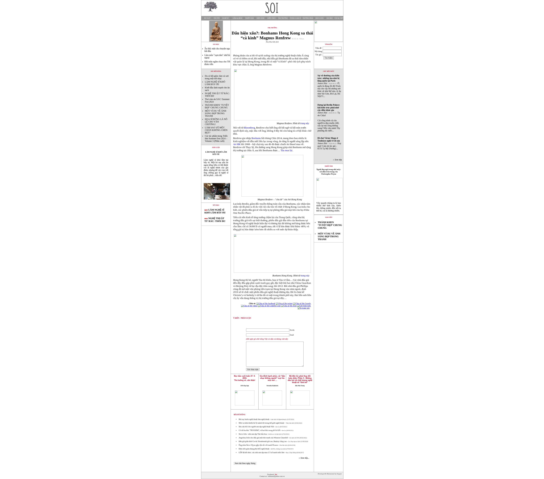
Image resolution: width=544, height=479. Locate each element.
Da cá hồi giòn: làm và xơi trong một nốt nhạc (217, 77)
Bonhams (256, 138)
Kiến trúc (271, 18)
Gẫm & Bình (237, 18)
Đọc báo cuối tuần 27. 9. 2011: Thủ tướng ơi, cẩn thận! (244, 378)
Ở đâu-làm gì (295, 18)
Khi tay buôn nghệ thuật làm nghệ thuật (254, 419)
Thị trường (283, 18)
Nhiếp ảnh (249, 18)
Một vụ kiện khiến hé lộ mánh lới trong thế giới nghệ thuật (261, 423)
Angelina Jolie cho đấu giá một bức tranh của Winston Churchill (263, 438)
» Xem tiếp (338, 160)
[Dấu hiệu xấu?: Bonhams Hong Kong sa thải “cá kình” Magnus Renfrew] (216, 202)
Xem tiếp (328, 217)
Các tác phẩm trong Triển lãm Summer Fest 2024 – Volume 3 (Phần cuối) (216, 138)
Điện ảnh (260, 18)
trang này (304, 123)
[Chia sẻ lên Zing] (289, 306)
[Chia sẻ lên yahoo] (249, 306)
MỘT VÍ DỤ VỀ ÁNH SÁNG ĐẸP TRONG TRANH (215, 113)
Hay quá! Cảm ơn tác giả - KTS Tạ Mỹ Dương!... (329, 143)
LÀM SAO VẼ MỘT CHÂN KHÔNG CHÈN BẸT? (216, 130)
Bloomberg (249, 127)
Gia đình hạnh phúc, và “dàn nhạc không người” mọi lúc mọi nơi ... (272, 378)
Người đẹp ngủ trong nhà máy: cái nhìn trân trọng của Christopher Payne (328, 171)
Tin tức (216, 18)
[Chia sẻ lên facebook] (265, 303)
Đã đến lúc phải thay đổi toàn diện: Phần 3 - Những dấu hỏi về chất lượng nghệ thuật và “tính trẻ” (300, 379)
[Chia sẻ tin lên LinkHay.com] (269, 306)
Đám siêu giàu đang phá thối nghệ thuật (254, 449)
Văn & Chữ (338, 18)
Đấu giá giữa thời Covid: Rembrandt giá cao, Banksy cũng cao (263, 441)
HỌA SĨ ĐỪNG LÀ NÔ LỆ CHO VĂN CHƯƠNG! (216, 121)
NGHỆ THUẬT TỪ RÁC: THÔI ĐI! (214, 219)
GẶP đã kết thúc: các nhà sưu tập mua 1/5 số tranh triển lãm (261, 452)
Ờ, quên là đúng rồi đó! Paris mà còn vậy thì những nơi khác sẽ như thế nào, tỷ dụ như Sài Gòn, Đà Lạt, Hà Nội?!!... (329, 85)
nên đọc (216, 205)
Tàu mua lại (286, 150)
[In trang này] (304, 308)
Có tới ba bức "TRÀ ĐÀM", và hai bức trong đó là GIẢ (259, 430)
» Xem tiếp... (304, 458)
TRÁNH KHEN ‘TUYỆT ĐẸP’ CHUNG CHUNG (217, 106)
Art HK (236, 144)
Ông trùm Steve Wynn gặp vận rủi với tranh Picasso (258, 445)
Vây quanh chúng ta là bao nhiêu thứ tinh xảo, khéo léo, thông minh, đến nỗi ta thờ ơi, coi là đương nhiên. (328, 207)
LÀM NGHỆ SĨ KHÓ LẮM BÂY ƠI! (215, 83)
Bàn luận (319, 18)
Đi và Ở (207, 18)
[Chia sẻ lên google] (302, 303)
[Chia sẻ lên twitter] (284, 303)
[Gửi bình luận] (304, 306)
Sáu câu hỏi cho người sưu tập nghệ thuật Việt (256, 427)
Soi (276, 474)
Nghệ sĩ (225, 18)
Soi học (330, 18)
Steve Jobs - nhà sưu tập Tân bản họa (253, 434)
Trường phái (307, 18)
